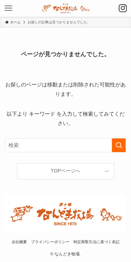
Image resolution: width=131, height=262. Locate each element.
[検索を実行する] (119, 145)
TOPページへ (65, 171)
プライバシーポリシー (50, 242)
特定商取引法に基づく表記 (96, 242)
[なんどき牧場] (65, 8)
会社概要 (19, 242)
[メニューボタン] (8, 8)
